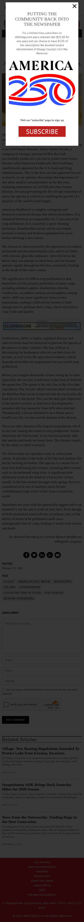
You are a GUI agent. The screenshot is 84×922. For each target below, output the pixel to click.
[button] (74, 6)
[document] (42, 461)
